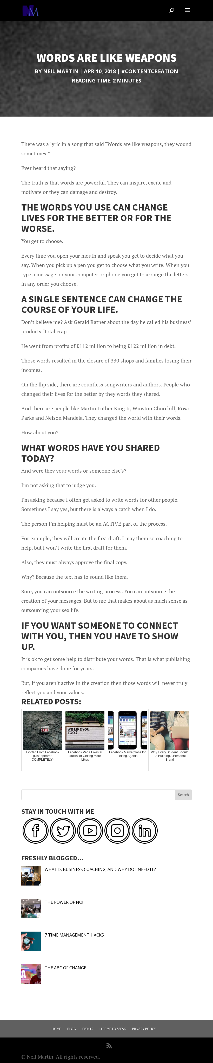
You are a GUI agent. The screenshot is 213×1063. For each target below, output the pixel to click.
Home (56, 1029)
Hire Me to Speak (112, 1029)
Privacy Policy (144, 1029)
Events (87, 1029)
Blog (71, 1029)
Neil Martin (60, 71)
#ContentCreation (149, 71)
